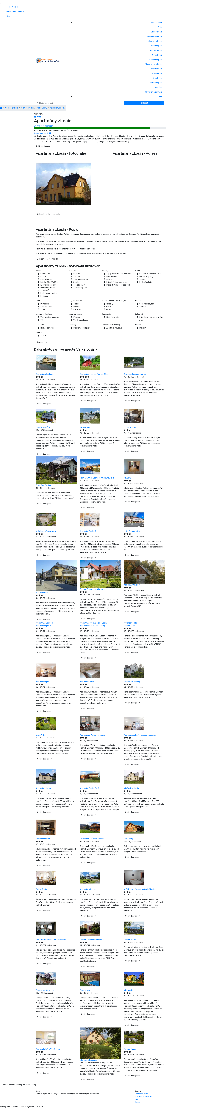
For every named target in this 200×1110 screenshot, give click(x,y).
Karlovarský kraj (156, 50)
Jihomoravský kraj (155, 41)
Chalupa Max (85, 990)
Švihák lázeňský (42, 889)
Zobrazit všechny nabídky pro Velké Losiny (19, 1085)
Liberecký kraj (156, 46)
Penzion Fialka (129, 626)
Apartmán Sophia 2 (43, 682)
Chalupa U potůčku (43, 427)
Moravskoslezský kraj (153, 64)
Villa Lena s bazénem (88, 1060)
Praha (160, 27)
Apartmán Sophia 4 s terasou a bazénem (140, 735)
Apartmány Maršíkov (132, 585)
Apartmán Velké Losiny (45, 374)
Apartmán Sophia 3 (43, 626)
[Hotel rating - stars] (37, 117)
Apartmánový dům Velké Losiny (92, 626)
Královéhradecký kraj (154, 36)
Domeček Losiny (130, 427)
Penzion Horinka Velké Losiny (91, 940)
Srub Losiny (128, 839)
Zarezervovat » (43, 342)
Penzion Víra (85, 427)
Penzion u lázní (130, 940)
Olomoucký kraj (156, 69)
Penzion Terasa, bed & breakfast (93, 589)
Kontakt (138, 1102)
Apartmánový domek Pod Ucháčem (94, 374)
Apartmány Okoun (87, 682)
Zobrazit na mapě (41, 133)
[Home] (1, 108)
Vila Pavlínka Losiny (132, 788)
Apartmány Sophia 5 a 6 (89, 788)
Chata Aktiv (40, 735)
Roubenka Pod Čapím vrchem (92, 839)
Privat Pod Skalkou (43, 485)
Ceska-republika (141, 1094)
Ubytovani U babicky (132, 682)
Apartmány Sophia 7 (88, 531)
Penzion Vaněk (130, 1049)
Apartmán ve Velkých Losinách (92, 735)
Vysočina (158, 87)
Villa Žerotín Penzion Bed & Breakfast (51, 940)
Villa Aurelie (128, 990)
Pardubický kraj (156, 83)
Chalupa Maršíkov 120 (45, 990)
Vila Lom (127, 478)
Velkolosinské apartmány (46, 531)
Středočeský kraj (155, 59)
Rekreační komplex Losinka (135, 374)
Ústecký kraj (157, 55)
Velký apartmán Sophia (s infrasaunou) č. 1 (97, 478)
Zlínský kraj (157, 78)
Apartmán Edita (42, 593)
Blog (8, 16)
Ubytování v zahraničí (15, 11)
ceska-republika (13, 7)
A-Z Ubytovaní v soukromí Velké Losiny (139, 889)
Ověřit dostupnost (43, 146)
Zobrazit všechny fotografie (48, 214)
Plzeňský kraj (157, 73)
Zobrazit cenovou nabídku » (48, 259)
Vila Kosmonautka (43, 839)
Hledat (145, 103)
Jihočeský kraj (156, 32)
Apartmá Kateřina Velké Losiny (48, 1049)
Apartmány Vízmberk (88, 889)
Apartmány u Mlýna (43, 788)
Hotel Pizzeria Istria (132, 531)
